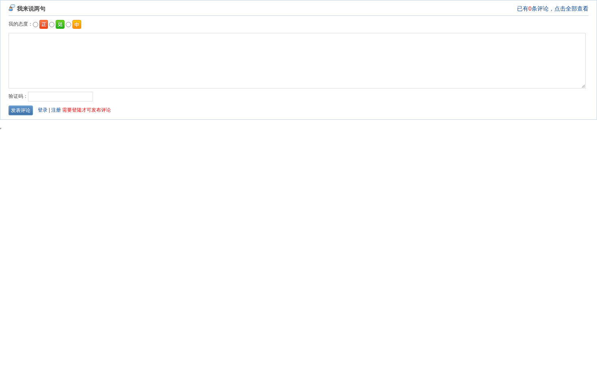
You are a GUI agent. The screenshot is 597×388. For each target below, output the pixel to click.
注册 (56, 110)
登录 (43, 110)
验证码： (18, 96)
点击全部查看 (571, 8)
